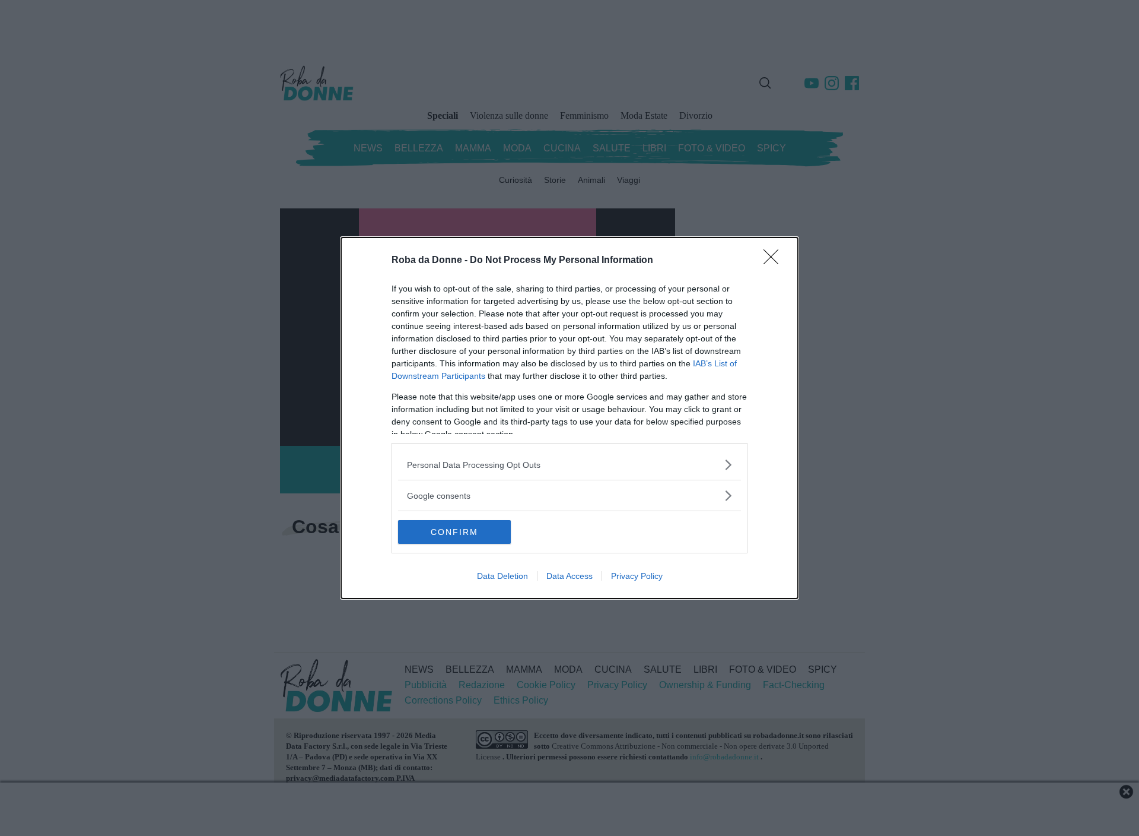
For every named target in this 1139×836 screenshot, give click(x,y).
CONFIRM (454, 532)
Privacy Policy (637, 576)
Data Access (569, 576)
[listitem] (569, 464)
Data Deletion (502, 576)
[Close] (774, 260)
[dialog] (569, 418)
